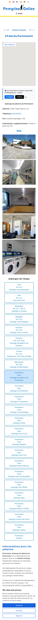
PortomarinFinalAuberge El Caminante (19, 399)
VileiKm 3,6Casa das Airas (19, 297)
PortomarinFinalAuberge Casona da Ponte (19, 516)
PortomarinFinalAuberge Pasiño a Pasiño (19, 506)
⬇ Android (9, 97)
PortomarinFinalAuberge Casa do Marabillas (19, 474)
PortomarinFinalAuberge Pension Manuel (19, 463)
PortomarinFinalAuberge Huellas (19, 527)
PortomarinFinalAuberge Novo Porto (19, 431)
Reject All (19, 616)
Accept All (19, 605)
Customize (19, 610)
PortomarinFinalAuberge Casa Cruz (19, 452)
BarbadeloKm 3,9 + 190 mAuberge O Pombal (19, 308)
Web (19, 131)
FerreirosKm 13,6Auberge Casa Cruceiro (19, 330)
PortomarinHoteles (19, 537)
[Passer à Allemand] (24, 2)
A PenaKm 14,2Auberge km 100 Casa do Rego (19, 353)
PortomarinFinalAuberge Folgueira (19, 441)
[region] (19, 603)
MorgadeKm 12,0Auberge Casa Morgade (19, 319)
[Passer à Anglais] (13, 2)
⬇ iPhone (19, 97)
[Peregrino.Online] (19, 8)
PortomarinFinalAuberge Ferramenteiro (19, 388)
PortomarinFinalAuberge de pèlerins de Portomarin (19, 376)
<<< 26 (6, 30)
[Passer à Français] (17, 2)
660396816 (16, 114)
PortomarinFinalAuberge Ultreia (19, 420)
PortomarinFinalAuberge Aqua (19, 495)
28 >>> (32, 30)
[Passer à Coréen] (28, 2)
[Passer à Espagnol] (10, 2)
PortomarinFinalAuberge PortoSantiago (19, 409)
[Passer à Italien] (21, 2)
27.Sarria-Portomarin (19, 36)
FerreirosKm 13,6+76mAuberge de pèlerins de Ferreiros (19, 342)
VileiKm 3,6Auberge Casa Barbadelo (19, 287)
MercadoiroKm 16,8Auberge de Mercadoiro (19, 364)
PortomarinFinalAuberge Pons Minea (19, 484)
